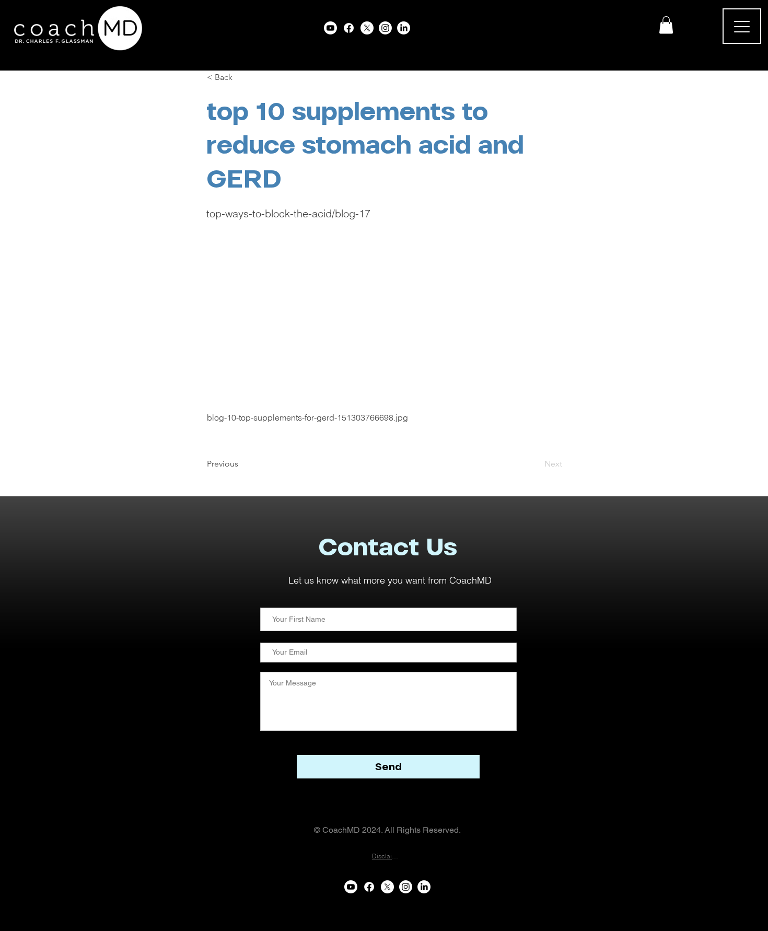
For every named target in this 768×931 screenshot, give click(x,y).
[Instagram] (385, 27)
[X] (367, 27)
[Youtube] (330, 27)
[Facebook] (348, 27)
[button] (666, 24)
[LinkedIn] (403, 27)
